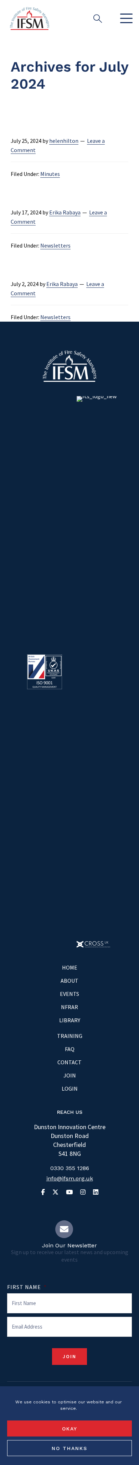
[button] (124, 18)
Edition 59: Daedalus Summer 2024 (65, 191)
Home (69, 967)
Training (69, 1035)
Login (70, 1088)
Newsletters (55, 245)
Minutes (50, 173)
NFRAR (69, 1007)
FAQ (69, 1049)
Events (69, 993)
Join (69, 1075)
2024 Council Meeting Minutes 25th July (67, 119)
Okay (69, 1429)
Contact (69, 1062)
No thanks (69, 1448)
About (69, 980)
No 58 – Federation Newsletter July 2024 (66, 262)
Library (69, 1020)
